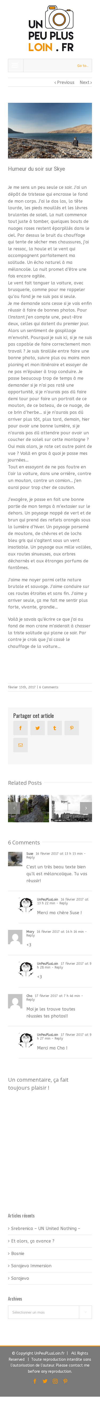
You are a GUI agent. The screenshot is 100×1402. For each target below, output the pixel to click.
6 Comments (48, 687)
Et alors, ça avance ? (32, 1241)
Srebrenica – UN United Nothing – (45, 1228)
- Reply (61, 903)
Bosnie (17, 1253)
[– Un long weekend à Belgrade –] (71, 808)
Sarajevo (20, 1278)
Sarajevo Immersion (31, 1265)
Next (84, 82)
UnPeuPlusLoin (47, 899)
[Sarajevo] (28, 808)
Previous (65, 82)
